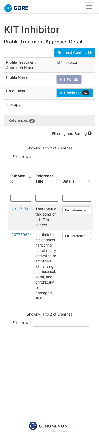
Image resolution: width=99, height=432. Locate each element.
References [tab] (20, 120)
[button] (29, 178)
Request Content (73, 52)
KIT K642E (69, 79)
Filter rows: (21, 156)
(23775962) (20, 234)
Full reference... (76, 210)
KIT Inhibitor (74, 92)
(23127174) (20, 209)
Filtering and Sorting (70, 133)
